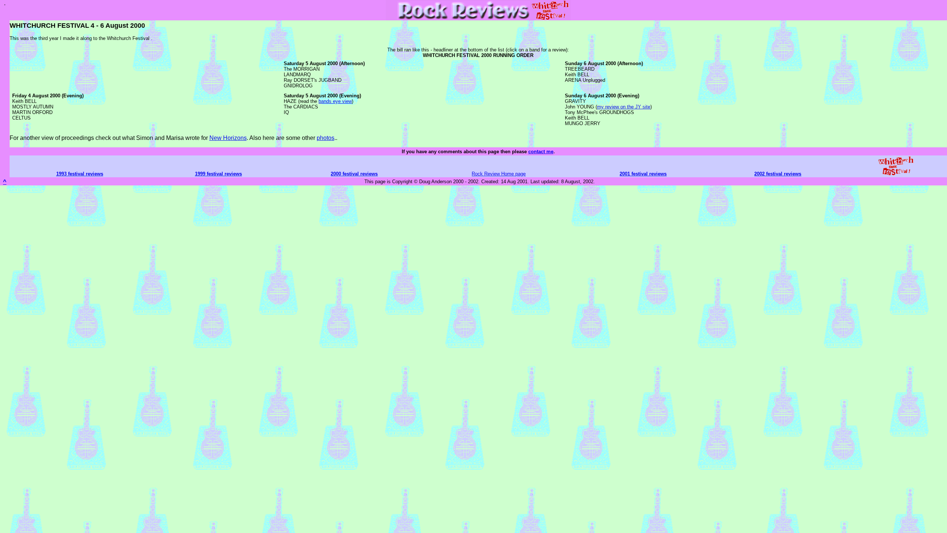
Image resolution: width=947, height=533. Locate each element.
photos (325, 138)
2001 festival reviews (643, 174)
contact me (540, 151)
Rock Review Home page (499, 174)
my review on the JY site (623, 107)
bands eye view (335, 101)
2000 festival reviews (354, 174)
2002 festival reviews (777, 174)
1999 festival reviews (218, 174)
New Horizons (228, 138)
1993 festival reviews (79, 174)
